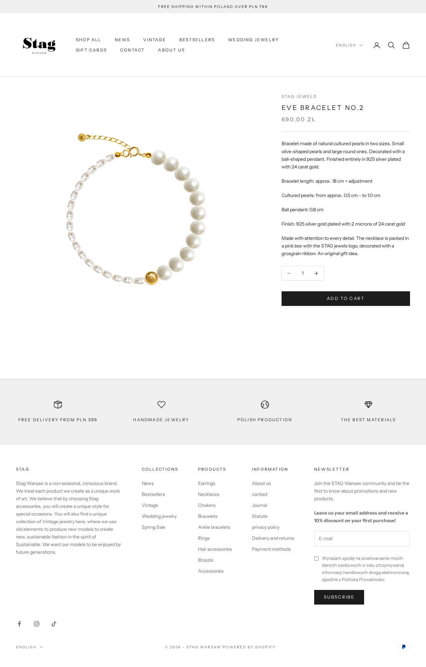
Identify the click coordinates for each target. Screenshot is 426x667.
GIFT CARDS (91, 50)
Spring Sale (153, 527)
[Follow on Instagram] (36, 623)
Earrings (206, 483)
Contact (132, 50)
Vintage (154, 39)
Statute (260, 516)
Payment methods (271, 549)
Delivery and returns (273, 538)
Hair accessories (215, 549)
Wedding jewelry (253, 39)
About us (171, 50)
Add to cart (346, 298)
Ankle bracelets (214, 527)
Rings (204, 538)
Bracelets (208, 516)
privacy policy (266, 527)
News (122, 39)
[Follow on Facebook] (19, 623)
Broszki (205, 560)
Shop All (89, 39)
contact (260, 494)
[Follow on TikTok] (54, 623)
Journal (259, 505)
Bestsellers (197, 39)
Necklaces (208, 494)
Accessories (211, 571)
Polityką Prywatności (363, 579)
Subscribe (339, 597)
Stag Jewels (299, 96)
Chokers (207, 505)
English (346, 45)
